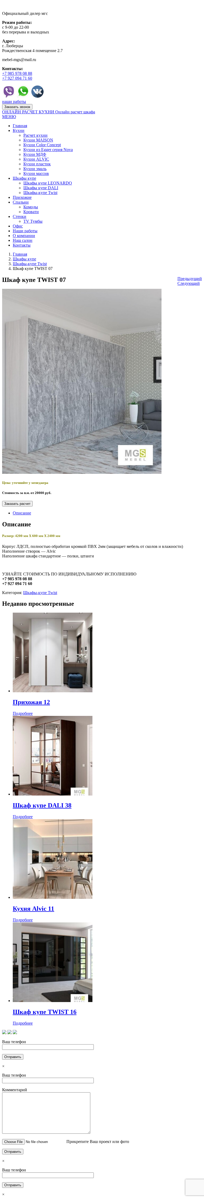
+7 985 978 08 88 (17, 73)
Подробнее (23, 713)
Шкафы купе (24, 259)
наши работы (14, 101)
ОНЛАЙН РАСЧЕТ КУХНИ (28, 112)
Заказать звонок (17, 107)
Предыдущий (189, 278)
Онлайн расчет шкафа (75, 112)
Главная (20, 254)
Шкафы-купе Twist (30, 263)
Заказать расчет (17, 504)
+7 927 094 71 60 (17, 78)
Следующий (188, 283)
